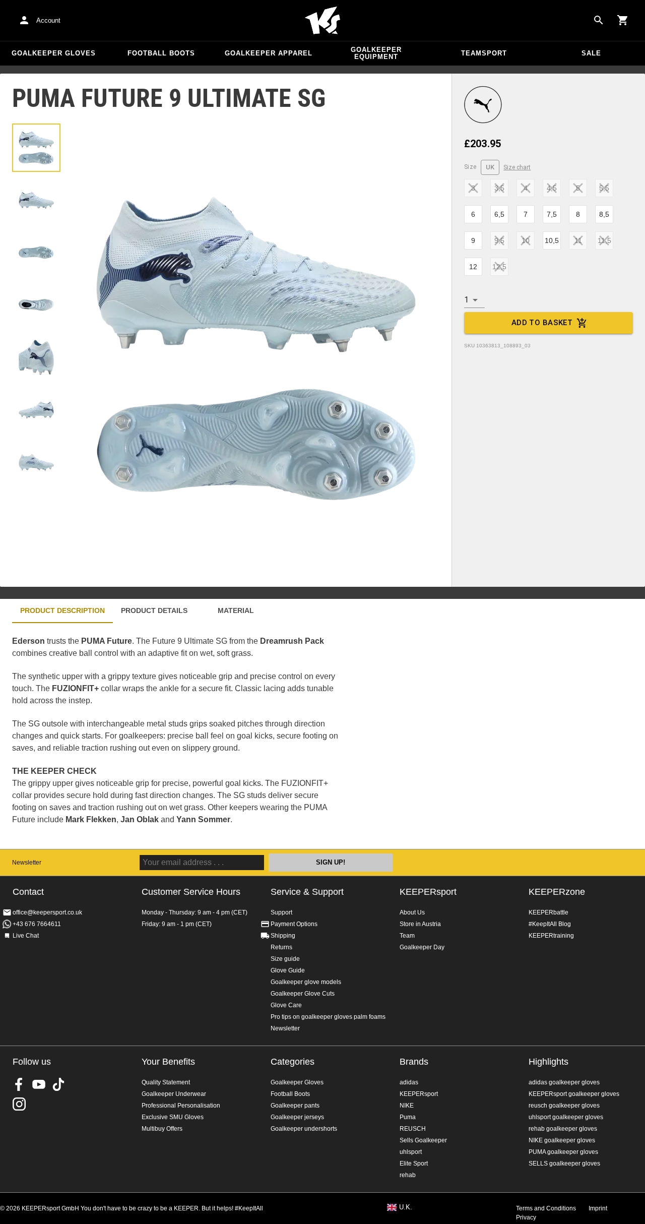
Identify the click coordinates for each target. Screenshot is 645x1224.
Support (281, 912)
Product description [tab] (62, 610)
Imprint (598, 1208)
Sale (591, 53)
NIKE (407, 1105)
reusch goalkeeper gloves (564, 1105)
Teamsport (484, 53)
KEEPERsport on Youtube (38, 1084)
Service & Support (307, 892)
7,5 (552, 214)
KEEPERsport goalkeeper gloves (574, 1093)
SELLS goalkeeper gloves (564, 1163)
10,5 (552, 240)
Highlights (548, 1062)
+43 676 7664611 (37, 924)
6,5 (499, 214)
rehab (408, 1175)
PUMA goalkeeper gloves (563, 1151)
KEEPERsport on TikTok (58, 1084)
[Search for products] (599, 20)
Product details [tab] (154, 610)
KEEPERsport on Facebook (19, 1084)
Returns (281, 947)
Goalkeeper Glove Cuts (303, 993)
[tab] (36, 148)
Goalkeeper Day (422, 947)
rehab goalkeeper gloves (563, 1128)
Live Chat (26, 935)
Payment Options (294, 924)
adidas (409, 1082)
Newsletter (26, 862)
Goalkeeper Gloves (54, 53)
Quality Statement (166, 1082)
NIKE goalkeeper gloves (562, 1140)
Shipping (283, 935)
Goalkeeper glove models (306, 982)
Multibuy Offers (162, 1128)
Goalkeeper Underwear (174, 1093)
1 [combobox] (466, 299)
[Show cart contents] (623, 20)
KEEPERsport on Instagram (19, 1104)
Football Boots (161, 53)
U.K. (405, 1207)
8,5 (604, 214)
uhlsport (411, 1151)
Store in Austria (420, 924)
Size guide (285, 958)
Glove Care (286, 1005)
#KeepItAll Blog (550, 924)
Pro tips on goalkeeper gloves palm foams (328, 1016)
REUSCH (413, 1128)
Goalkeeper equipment (376, 53)
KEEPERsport (428, 892)
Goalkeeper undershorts (304, 1128)
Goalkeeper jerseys (297, 1117)
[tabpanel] (176, 736)
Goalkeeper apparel (268, 53)
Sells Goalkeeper (423, 1140)
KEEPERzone (557, 892)
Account (48, 20)
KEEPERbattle (548, 912)
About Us (412, 912)
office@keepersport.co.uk (47, 912)
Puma (408, 1117)
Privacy (526, 1217)
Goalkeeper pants (295, 1105)
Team (407, 935)
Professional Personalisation (181, 1105)
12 (473, 267)
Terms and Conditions (546, 1208)
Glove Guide (288, 970)
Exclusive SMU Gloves (173, 1117)
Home (322, 21)
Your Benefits (168, 1062)
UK (490, 167)
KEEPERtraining (551, 935)
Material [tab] (236, 610)
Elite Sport (414, 1163)
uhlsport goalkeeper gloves (566, 1117)
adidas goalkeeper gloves (564, 1082)
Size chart (517, 167)
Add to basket (542, 322)
